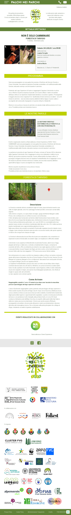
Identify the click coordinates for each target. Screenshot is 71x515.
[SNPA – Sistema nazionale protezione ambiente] (10, 461)
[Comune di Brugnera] (7, 431)
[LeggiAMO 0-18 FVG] (11, 481)
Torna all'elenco (61, 7)
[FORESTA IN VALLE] (57, 491)
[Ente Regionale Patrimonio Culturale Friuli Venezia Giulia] (15, 399)
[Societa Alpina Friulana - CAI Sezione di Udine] (26, 481)
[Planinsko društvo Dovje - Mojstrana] (29, 491)
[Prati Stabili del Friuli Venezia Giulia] (39, 461)
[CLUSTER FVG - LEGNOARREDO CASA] (13, 441)
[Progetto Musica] (36, 415)
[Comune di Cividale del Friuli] (15, 431)
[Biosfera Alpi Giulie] (11, 471)
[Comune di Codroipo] (23, 431)
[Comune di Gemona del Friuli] (31, 431)
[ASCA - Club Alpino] (48, 481)
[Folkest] (51, 415)
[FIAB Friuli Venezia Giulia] (43, 491)
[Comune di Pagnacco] (39, 431)
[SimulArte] (55, 502)
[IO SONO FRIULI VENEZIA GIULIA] (34, 389)
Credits (51, 512)
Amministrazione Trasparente (36, 512)
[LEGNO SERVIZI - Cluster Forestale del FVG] (33, 441)
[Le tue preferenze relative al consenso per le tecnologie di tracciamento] (68, 512)
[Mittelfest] (22, 415)
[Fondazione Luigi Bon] (32, 399)
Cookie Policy (20, 512)
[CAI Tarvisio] (38, 481)
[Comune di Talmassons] (47, 431)
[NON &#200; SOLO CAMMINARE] (20, 54)
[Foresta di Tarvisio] (22, 191)
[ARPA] (45, 451)
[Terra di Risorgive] (34, 502)
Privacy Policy (8, 512)
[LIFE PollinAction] (25, 461)
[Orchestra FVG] (9, 415)
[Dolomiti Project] (48, 471)
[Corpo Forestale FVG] (44, 389)
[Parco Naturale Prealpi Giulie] (50, 461)
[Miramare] (19, 451)
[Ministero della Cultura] (48, 399)
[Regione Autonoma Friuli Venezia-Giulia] (16, 389)
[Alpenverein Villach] (14, 491)
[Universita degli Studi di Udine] (31, 471)
